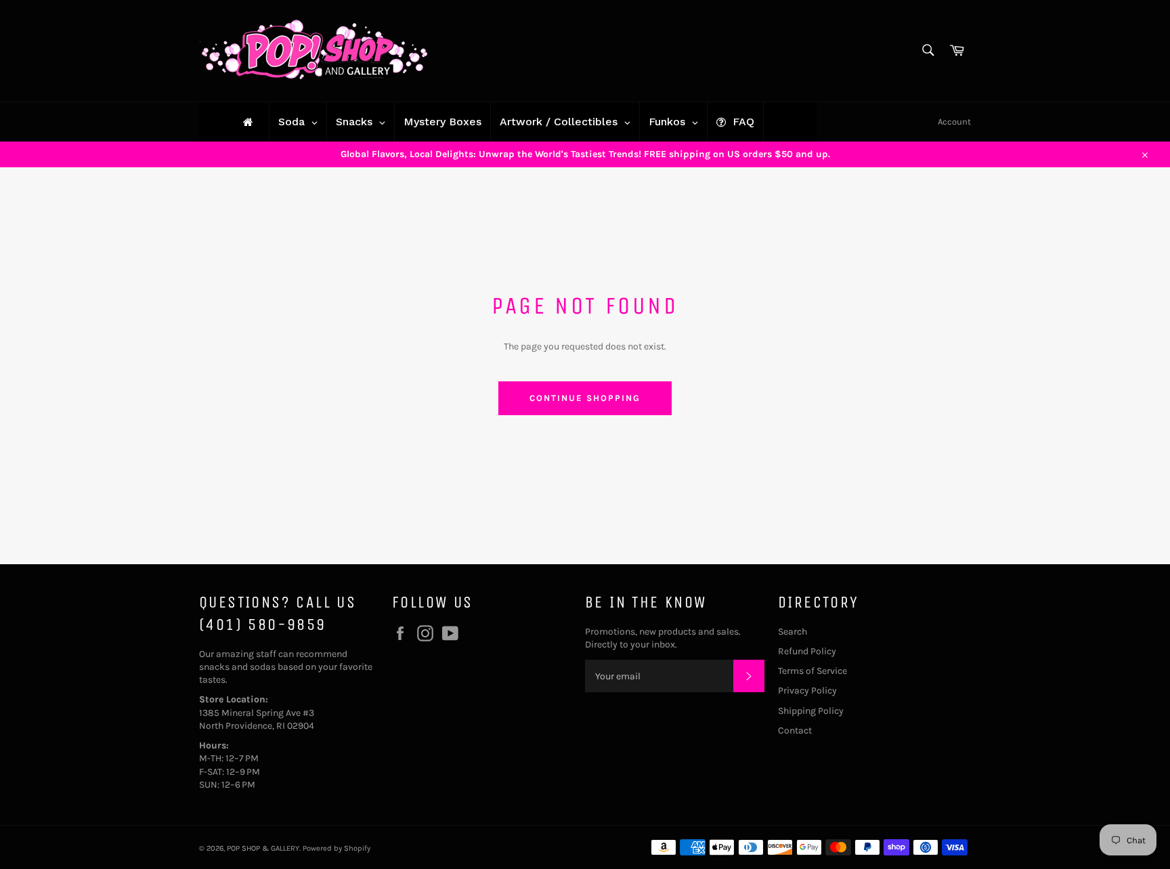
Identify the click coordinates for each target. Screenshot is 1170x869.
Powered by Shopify (336, 848)
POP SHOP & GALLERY (263, 848)
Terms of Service (812, 671)
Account (954, 121)
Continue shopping (584, 398)
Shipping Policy (811, 711)
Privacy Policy (807, 690)
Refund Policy (807, 651)
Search (792, 631)
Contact (795, 730)
